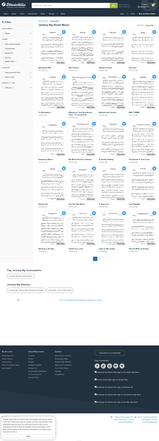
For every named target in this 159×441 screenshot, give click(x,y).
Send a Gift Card (124, 6)
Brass (43, 14)
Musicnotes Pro (124, 4)
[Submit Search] (114, 5)
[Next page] (105, 259)
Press (30, 359)
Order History (7, 359)
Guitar (14, 14)
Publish (31, 362)
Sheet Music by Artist (63, 356)
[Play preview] (64, 32)
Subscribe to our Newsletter (110, 353)
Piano (6, 14)
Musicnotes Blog (61, 359)
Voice (22, 14)
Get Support (6, 368)
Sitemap (58, 371)
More (134, 15)
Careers (31, 356)
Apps (122, 14)
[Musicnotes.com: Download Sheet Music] (13, 5)
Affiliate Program (34, 365)
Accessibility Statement (37, 371)
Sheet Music (43, 21)
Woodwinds (32, 14)
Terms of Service (35, 374)
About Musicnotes (36, 352)
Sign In (145, 4)
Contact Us (32, 368)
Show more (9, 61)
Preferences (6, 362)
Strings (51, 14)
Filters (6, 22)
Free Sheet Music (62, 368)
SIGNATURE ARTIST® (63, 362)
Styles (63, 14)
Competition (59, 374)
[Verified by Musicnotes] (13, 88)
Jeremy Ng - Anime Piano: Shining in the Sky (26, 290)
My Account (142, 7)
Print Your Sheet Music (11, 365)
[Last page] (111, 259)
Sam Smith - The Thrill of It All (60, 290)
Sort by (140, 25)
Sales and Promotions (63, 365)
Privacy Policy (33, 377)
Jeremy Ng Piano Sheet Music (20, 276)
